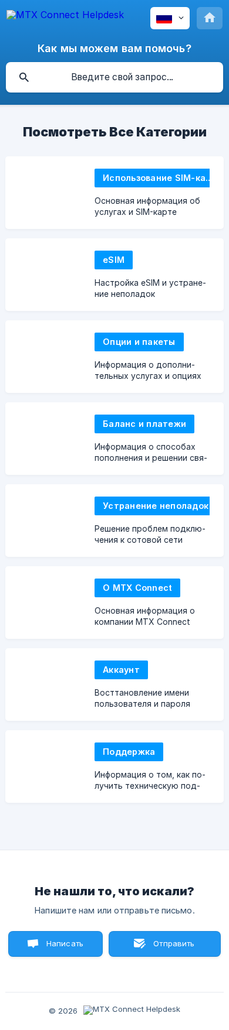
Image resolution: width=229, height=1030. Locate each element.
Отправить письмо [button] (172, 948)
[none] (65, 16)
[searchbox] (114, 77)
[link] (114, 192)
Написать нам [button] (64, 948)
